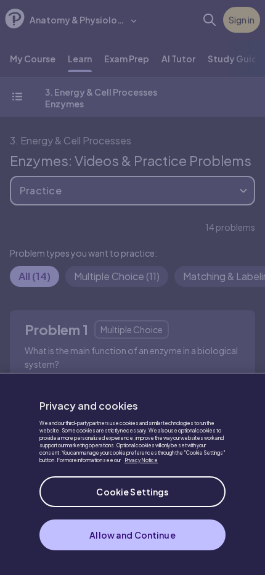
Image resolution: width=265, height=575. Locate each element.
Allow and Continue (132, 534)
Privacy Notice (141, 460)
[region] (132, 474)
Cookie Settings (132, 491)
